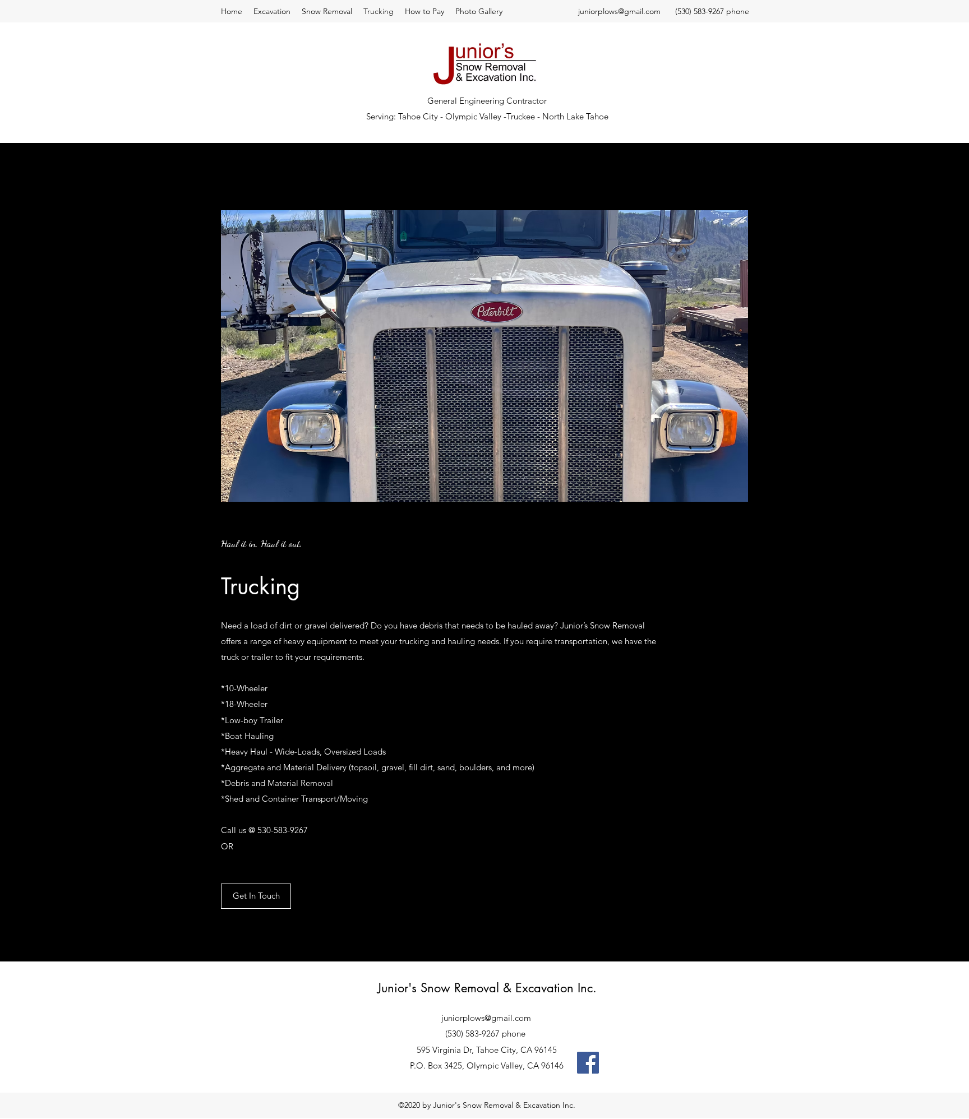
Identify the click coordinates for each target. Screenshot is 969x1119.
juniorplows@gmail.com (619, 11)
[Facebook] (588, 1063)
